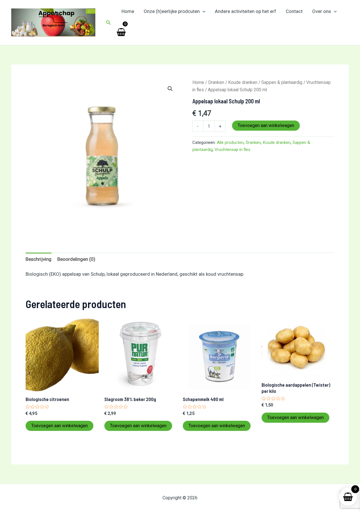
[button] (108, 22)
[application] (202, 11)
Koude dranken (242, 82)
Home (128, 11)
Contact (294, 11)
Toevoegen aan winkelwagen (266, 125)
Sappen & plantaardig (281, 82)
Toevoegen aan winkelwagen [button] (59, 425)
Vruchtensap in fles (232, 149)
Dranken (216, 82)
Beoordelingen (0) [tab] (76, 259)
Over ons (321, 11)
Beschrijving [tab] (38, 259)
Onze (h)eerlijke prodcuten (172, 11)
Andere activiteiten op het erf (245, 11)
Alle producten (230, 142)
